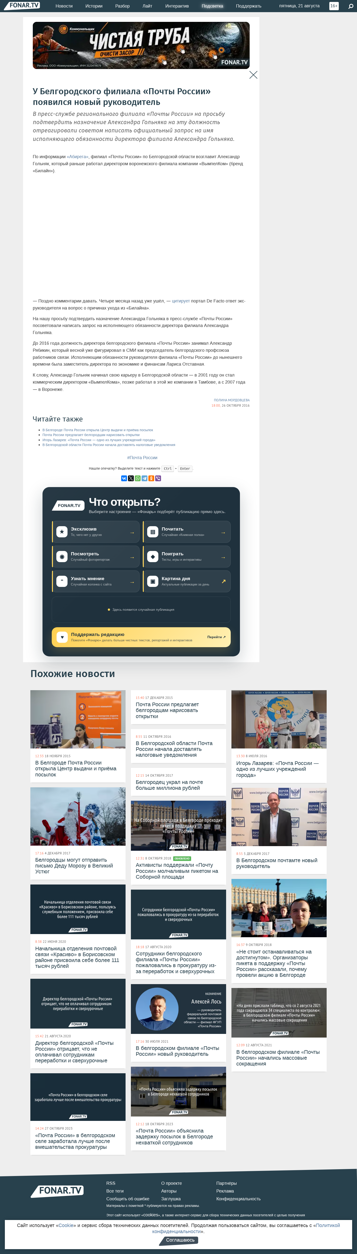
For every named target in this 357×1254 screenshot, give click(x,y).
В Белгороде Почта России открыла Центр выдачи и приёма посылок (97, 430)
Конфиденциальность (238, 1199)
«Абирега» (77, 157)
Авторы (169, 1191)
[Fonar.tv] (22, 6)
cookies (150, 1215)
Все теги (115, 1191)
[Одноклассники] (151, 478)
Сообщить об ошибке (127, 1199)
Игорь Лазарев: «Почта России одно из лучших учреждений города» (98, 440)
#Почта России (142, 458)
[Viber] (158, 478)
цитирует (181, 301)
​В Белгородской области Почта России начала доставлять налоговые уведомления (108, 445)
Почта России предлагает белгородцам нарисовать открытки (91, 435)
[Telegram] (144, 478)
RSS (110, 1183)
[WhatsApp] (138, 478)
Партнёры (226, 1183)
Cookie (66, 1225)
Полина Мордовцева (232, 400)
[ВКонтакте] (124, 478)
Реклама (225, 1191)
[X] (131, 478)
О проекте (171, 1183)
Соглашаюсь (180, 1240)
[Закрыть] (253, 75)
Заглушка (171, 1199)
